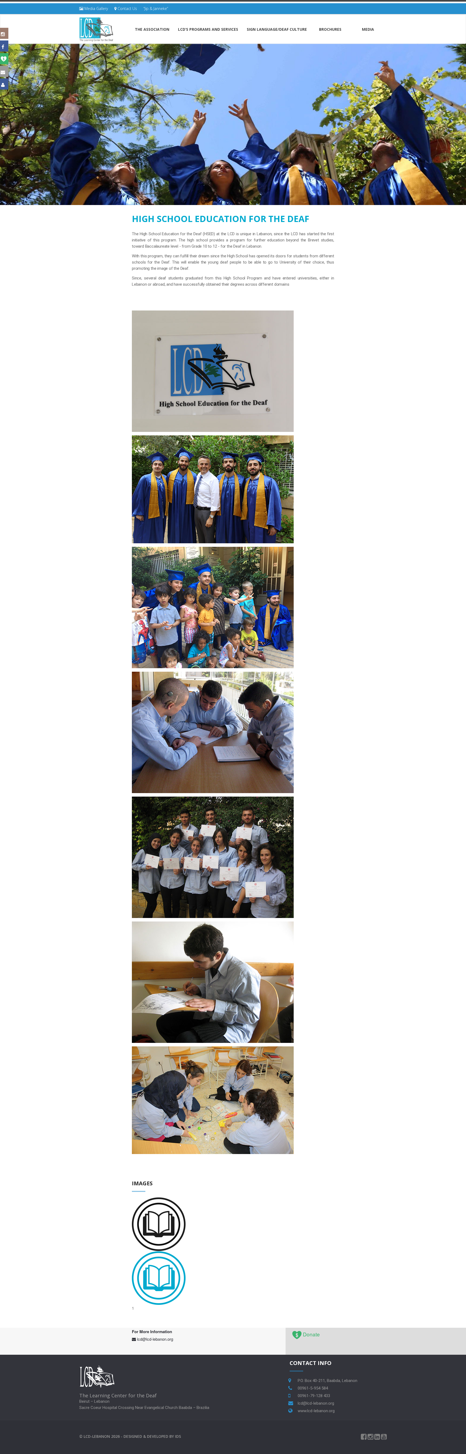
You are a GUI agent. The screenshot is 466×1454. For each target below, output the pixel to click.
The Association (152, 29)
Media (368, 29)
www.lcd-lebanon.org (316, 1410)
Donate (311, 1334)
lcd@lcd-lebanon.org (155, 1339)
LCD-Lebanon (97, 1436)
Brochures (330, 29)
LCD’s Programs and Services (208, 29)
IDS (178, 1436)
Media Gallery (95, 8)
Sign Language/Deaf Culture (277, 29)
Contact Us (126, 8)
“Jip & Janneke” (155, 8)
